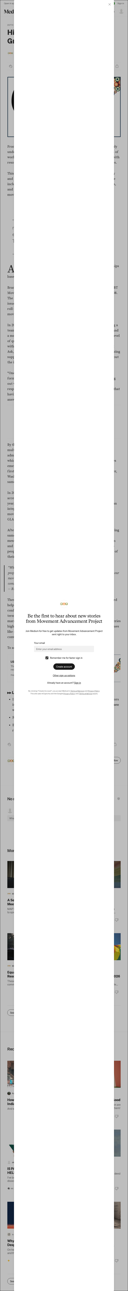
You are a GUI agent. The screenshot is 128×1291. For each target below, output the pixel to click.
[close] (109, 4)
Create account (64, 666)
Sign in (77, 682)
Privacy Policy (94, 691)
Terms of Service (77, 691)
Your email (39, 642)
